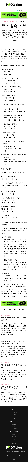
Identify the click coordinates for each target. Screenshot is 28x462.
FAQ (14, 418)
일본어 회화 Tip (14, 443)
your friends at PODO (15, 455)
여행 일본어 (14, 439)
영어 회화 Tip (14, 438)
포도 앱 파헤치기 (14, 414)
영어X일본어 (14, 428)
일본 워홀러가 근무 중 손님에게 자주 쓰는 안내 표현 (13, 366)
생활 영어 (14, 434)
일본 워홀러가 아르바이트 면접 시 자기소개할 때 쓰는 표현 (13, 342)
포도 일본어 (14, 426)
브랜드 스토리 (14, 412)
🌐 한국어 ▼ (19, 10)
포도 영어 (14, 424)
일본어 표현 (14, 441)
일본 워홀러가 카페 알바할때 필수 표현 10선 (13, 319)
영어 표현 (14, 436)
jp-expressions (8, 22)
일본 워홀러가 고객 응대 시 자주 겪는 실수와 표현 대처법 (14, 388)
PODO (15, 40)
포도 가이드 (14, 416)
